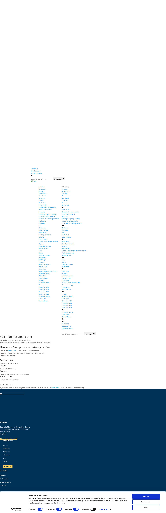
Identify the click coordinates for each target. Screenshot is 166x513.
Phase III (41, 262)
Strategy (41, 191)
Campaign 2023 (44, 292)
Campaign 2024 (44, 289)
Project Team (43, 267)
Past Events (42, 257)
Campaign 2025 (44, 287)
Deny (146, 507)
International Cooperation (47, 216)
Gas (40, 226)
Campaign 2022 (44, 294)
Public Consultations (45, 210)
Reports (41, 237)
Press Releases (43, 278)
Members (42, 198)
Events (64, 262)
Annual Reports (43, 248)
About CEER (42, 189)
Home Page (12, 350)
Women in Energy (44, 273)
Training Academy (36, 173)
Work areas (6, 452)
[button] (32, 176)
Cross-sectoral (43, 230)
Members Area (35, 171)
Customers (42, 228)
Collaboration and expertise (47, 207)
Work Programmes (45, 246)
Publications (42, 276)
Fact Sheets (42, 299)
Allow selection (146, 502)
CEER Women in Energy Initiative (49, 219)
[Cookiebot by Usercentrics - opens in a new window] (16, 509)
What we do (6, 448)
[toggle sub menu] (63, 207)
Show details (104, 509)
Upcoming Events (44, 255)
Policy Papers (43, 239)
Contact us (34, 169)
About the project (44, 282)
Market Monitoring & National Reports (74, 251)
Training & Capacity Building (47, 214)
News (63, 260)
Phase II (41, 280)
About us (5, 445)
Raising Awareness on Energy (48, 271)
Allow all (146, 496)
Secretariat (42, 196)
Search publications (45, 235)
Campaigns (42, 269)
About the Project (44, 264)
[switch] (59, 509)
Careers (41, 200)
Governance (42, 193)
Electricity (42, 223)
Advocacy (42, 212)
